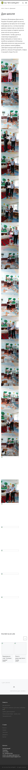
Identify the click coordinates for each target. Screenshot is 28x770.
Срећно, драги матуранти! (8, 711)
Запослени (5, 732)
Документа (5, 734)
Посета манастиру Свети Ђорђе (20, 658)
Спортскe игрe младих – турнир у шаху (11, 714)
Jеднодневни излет (7, 716)
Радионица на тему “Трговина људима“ (6, 658)
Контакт (4, 737)
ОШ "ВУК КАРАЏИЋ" (11, 767)
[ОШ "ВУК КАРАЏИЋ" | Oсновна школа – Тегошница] (2, 2)
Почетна (4, 727)
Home (2, 8)
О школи (4, 730)
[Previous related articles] (21, 638)
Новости (7, 8)
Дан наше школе (6, 705)
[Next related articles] (25, 638)
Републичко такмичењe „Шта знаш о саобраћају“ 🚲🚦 (14, 708)
